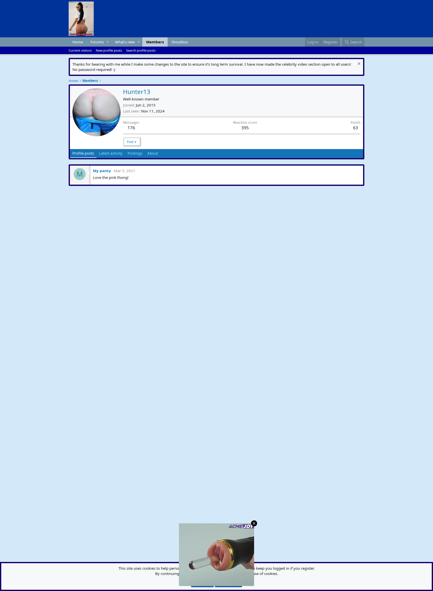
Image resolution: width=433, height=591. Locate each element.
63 (355, 128)
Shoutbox (179, 41)
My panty (102, 170)
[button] (107, 42)
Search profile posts (141, 50)
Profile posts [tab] (83, 153)
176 (131, 128)
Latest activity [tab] (111, 153)
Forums (97, 41)
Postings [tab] (135, 153)
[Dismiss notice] (358, 64)
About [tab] (152, 153)
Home (77, 41)
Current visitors (80, 50)
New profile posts (109, 50)
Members (155, 41)
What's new (125, 41)
